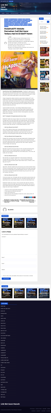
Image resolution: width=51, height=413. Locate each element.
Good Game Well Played (8, 21)
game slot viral (25, 20)
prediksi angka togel (4, 360)
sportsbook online (17, 25)
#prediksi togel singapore (12, 42)
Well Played (6, 26)
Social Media (6, 25)
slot (1, 365)
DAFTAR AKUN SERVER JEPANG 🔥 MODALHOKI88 (44, 27)
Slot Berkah (3, 367)
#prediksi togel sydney (22, 42)
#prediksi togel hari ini (19, 41)
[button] (47, 13)
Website (3, 269)
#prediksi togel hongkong (29, 41)
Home (3, 13)
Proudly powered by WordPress (6, 409)
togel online (25, 25)
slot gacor (3, 369)
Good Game (30, 20)
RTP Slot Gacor (14, 13)
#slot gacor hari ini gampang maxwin (15, 47)
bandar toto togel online (5, 308)
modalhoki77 (3, 352)
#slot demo (10, 45)
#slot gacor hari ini (20, 45)
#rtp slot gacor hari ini (12, 44)
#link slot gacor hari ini (25, 38)
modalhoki (23, 21)
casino (2, 315)
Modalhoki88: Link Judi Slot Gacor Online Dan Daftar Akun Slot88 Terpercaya (27, 201)
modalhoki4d (28, 21)
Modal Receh (18, 21)
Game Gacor (11, 20)
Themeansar (19, 409)
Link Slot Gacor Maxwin (4, 7)
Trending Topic (5, 289)
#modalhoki (10, 39)
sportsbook (11, 25)
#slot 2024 (28, 44)
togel (21, 25)
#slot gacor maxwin (12, 48)
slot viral (2, 374)
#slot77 (17, 48)
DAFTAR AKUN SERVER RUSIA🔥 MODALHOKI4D (43, 37)
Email (3, 263)
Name (3, 257)
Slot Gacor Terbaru (25, 13)
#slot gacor (15, 45)
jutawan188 (3, 340)
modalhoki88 (3, 355)
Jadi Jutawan (3, 338)
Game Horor (15, 20)
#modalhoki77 (21, 39)
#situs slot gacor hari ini (21, 44)
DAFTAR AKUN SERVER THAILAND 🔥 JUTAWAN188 (44, 42)
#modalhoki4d (15, 39)
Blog (7, 13)
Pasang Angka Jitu (4, 357)
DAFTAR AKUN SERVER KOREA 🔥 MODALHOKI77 (44, 32)
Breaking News (4, 313)
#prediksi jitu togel (11, 41)
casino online (3, 318)
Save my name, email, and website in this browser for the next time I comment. (18, 275)
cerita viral (6, 20)
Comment (4, 236)
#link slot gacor (18, 38)
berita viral (3, 310)
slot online (3, 372)
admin (10, 36)
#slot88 (21, 48)
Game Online (20, 20)
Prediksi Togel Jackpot (5, 362)
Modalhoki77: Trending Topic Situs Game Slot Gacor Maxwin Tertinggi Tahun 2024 (11, 201)
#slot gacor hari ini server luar (28, 47)
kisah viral (14, 21)
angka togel (3, 306)
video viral (29, 25)
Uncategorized (3, 392)
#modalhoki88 (27, 39)
